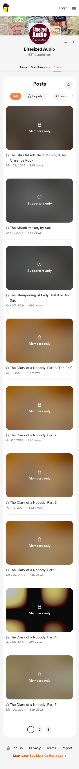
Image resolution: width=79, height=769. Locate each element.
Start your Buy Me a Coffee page (38, 756)
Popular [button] (38, 96)
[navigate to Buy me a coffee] (6, 8)
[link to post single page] (39, 137)
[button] (73, 8)
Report (67, 748)
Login (63, 8)
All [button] (16, 96)
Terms (51, 748)
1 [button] (30, 730)
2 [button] (39, 730)
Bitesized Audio (39, 49)
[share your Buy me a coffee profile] (73, 42)
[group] (39, 139)
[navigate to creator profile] (39, 34)
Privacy (35, 748)
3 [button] (48, 730)
